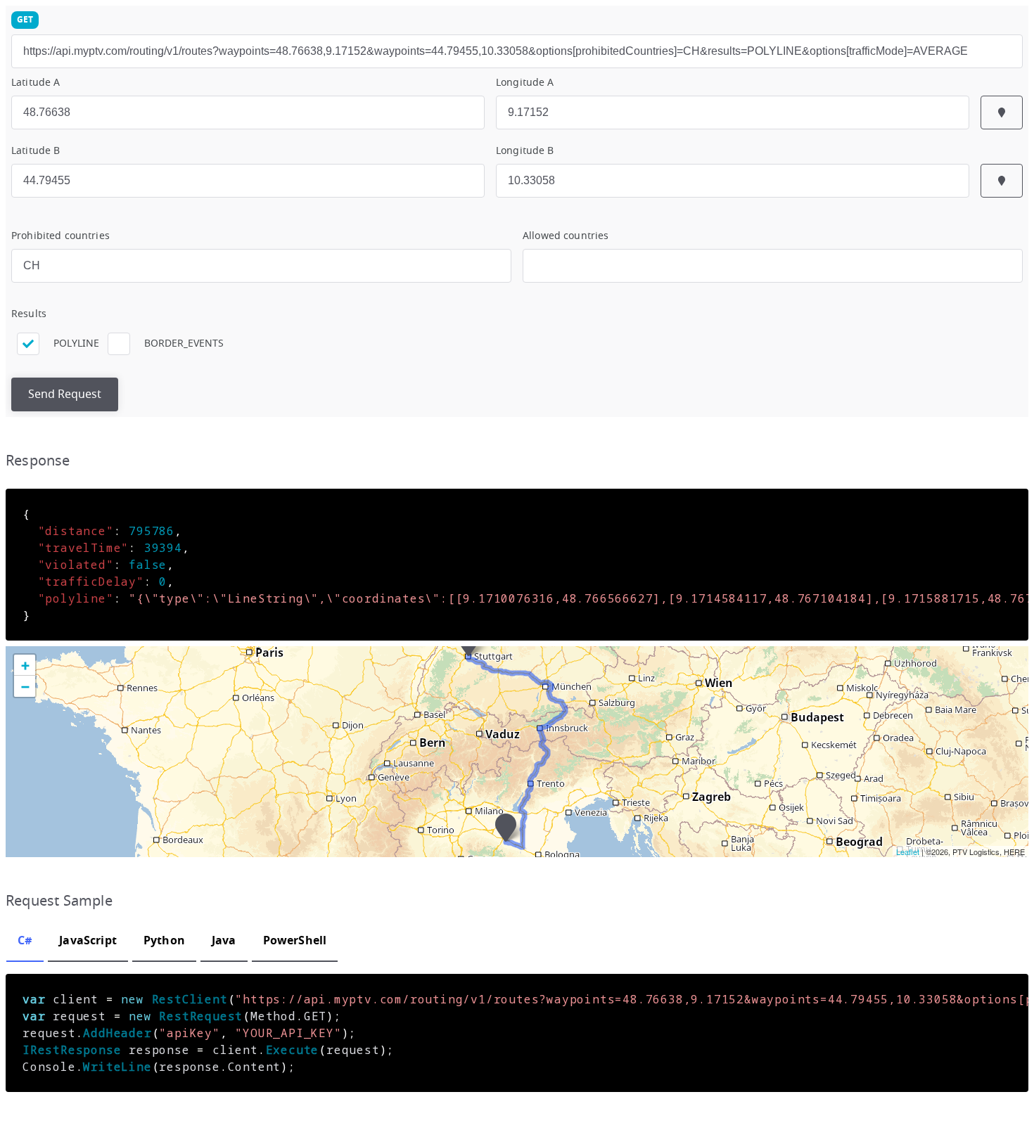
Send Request (64, 394)
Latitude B (35, 150)
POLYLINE (76, 343)
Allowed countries (565, 236)
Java (224, 940)
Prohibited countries (60, 236)
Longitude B (525, 150)
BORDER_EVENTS (184, 343)
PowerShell (295, 940)
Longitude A (525, 82)
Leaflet (907, 851)
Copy (1006, 511)
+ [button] (25, 665)
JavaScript (88, 940)
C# (25, 940)
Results (28, 314)
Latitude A (35, 82)
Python (164, 940)
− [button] (25, 686)
